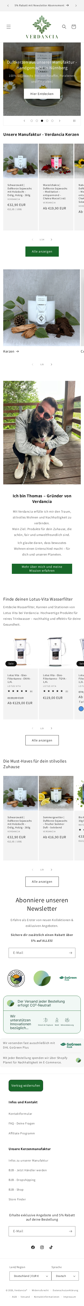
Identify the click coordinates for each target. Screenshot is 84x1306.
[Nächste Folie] (59, 121)
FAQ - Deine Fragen (22, 1123)
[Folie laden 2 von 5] (36, 120)
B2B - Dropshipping (22, 1180)
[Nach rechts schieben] (51, 239)
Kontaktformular (20, 1114)
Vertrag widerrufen (25, 1085)
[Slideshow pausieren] (76, 121)
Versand (25, 1296)
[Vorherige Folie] (24, 121)
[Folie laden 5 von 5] (52, 120)
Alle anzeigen (42, 251)
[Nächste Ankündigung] (76, 5)
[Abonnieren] (70, 953)
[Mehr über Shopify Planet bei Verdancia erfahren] (78, 1060)
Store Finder (17, 1199)
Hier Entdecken (42, 94)
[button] (8, 26)
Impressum (69, 1296)
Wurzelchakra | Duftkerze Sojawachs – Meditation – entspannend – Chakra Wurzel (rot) (55, 191)
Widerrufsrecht (40, 1290)
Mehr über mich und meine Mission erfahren (42, 569)
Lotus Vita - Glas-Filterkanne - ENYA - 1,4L (19, 678)
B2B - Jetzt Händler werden (28, 1170)
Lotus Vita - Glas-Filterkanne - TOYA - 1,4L (55, 678)
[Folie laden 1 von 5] (31, 120)
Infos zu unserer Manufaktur (28, 1160)
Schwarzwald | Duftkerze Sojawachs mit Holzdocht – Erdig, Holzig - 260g (20, 190)
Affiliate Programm (22, 1133)
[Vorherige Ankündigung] (8, 5)
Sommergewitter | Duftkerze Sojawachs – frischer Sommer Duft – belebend (55, 822)
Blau (81, 708)
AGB (14, 1296)
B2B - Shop (16, 1189)
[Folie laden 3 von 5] (42, 120)
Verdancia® (20, 1290)
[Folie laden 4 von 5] (47, 120)
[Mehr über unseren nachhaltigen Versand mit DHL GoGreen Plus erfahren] (70, 1045)
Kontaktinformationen (46, 1296)
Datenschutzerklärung (65, 1290)
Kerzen (8, 351)
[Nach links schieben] (32, 239)
